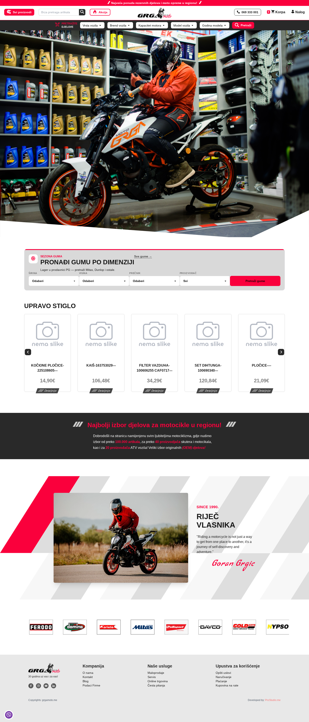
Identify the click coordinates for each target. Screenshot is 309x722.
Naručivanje (223, 677)
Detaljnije (50, 390)
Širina (33, 273)
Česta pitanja (156, 685)
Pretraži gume (255, 281)
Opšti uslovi (223, 672)
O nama (88, 672)
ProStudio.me (273, 700)
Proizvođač (188, 273)
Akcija (103, 12)
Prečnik (135, 273)
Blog (85, 681)
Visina (83, 273)
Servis (152, 677)
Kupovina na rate (227, 685)
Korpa (278, 12)
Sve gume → (143, 256)
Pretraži (246, 25)
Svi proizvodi (22, 12)
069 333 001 (250, 12)
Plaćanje (221, 681)
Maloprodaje (156, 672)
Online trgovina (158, 681)
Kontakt (88, 677)
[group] (154, 133)
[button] (28, 353)
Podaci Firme (91, 685)
